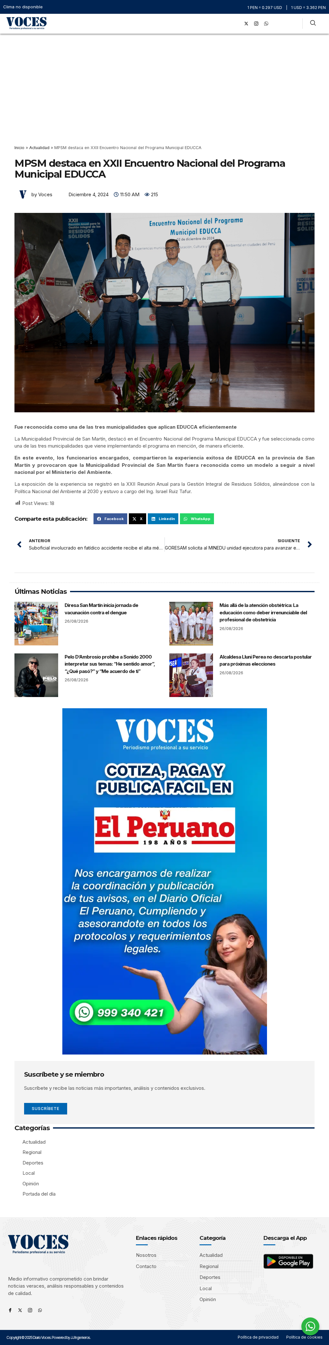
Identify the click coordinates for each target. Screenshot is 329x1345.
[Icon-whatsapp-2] (266, 24)
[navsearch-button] (313, 23)
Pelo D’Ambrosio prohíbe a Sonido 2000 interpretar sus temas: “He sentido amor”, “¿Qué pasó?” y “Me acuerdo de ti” (110, 664)
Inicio (19, 147)
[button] (227, 23)
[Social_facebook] (236, 24)
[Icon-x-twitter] (20, 1310)
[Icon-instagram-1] (256, 24)
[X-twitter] (246, 24)
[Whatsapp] (40, 1310)
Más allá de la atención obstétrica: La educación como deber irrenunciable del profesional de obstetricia (263, 612)
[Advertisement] (164, 82)
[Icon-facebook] (10, 1310)
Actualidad (39, 147)
